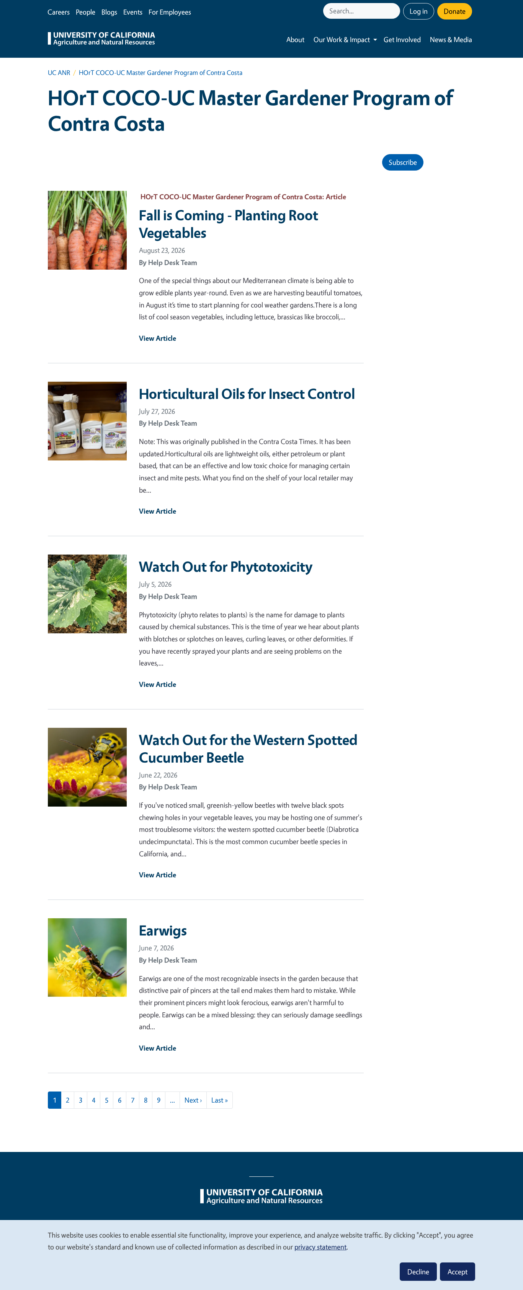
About (295, 39)
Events (132, 11)
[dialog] (261, 1254)
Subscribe (403, 162)
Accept (457, 1271)
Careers (58, 11)
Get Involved (402, 39)
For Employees (170, 11)
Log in (419, 11)
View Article (157, 338)
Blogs (109, 11)
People (85, 11)
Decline (418, 1271)
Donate (455, 11)
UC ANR (59, 72)
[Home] (101, 39)
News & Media (451, 39)
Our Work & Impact (342, 39)
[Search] (395, 11)
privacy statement (320, 1246)
